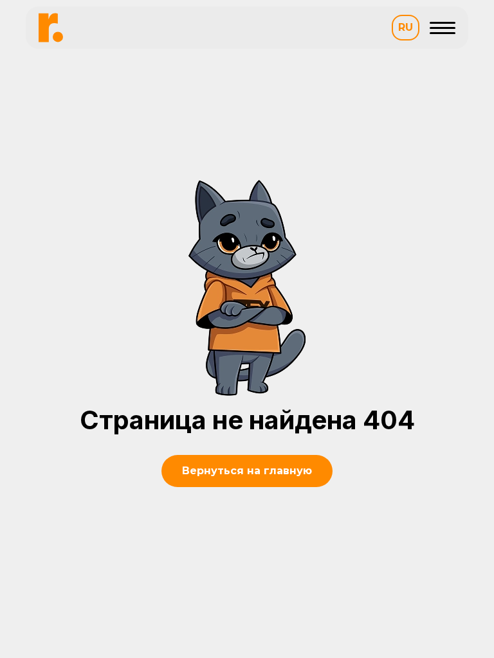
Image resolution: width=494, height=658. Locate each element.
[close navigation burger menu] (442, 27)
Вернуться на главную (247, 471)
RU (405, 27)
